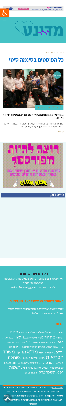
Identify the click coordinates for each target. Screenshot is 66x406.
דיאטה (46, 342)
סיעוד (60, 363)
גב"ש (36, 395)
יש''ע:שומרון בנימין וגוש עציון (21, 395)
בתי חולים (53, 342)
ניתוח (41, 357)
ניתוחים (33, 357)
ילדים (59, 352)
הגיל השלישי (51, 347)
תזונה (35, 372)
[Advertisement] (36, 234)
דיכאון (40, 342)
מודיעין (47, 391)
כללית (52, 352)
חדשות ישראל (14, 400)
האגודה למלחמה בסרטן (27, 342)
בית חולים (48, 337)
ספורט (55, 363)
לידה (47, 353)
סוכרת (24, 358)
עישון (36, 362)
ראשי (61, 52)
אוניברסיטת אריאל (54, 332)
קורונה (16, 362)
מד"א (32, 351)
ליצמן (41, 352)
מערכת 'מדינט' (44, 107)
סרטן (48, 362)
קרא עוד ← (59, 131)
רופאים (45, 367)
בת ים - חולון (44, 395)
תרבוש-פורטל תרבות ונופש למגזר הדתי (36, 387)
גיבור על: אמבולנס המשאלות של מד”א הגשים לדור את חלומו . (33, 116)
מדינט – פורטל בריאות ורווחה (31, 391)
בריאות (19, 336)
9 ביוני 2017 (56, 107)
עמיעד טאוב (27, 362)
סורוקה (14, 357)
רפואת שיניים (28, 367)
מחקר (20, 351)
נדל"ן (31, 404)
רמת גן (53, 395)
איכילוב (32, 332)
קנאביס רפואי (56, 367)
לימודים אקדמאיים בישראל (31, 400)
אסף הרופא (24, 332)
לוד (44, 400)
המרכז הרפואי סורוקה (33, 346)
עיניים (41, 363)
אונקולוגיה (40, 332)
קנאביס (7, 362)
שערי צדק (46, 372)
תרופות (29, 372)
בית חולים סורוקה (34, 338)
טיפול (12, 346)
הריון (18, 347)
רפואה (38, 368)
